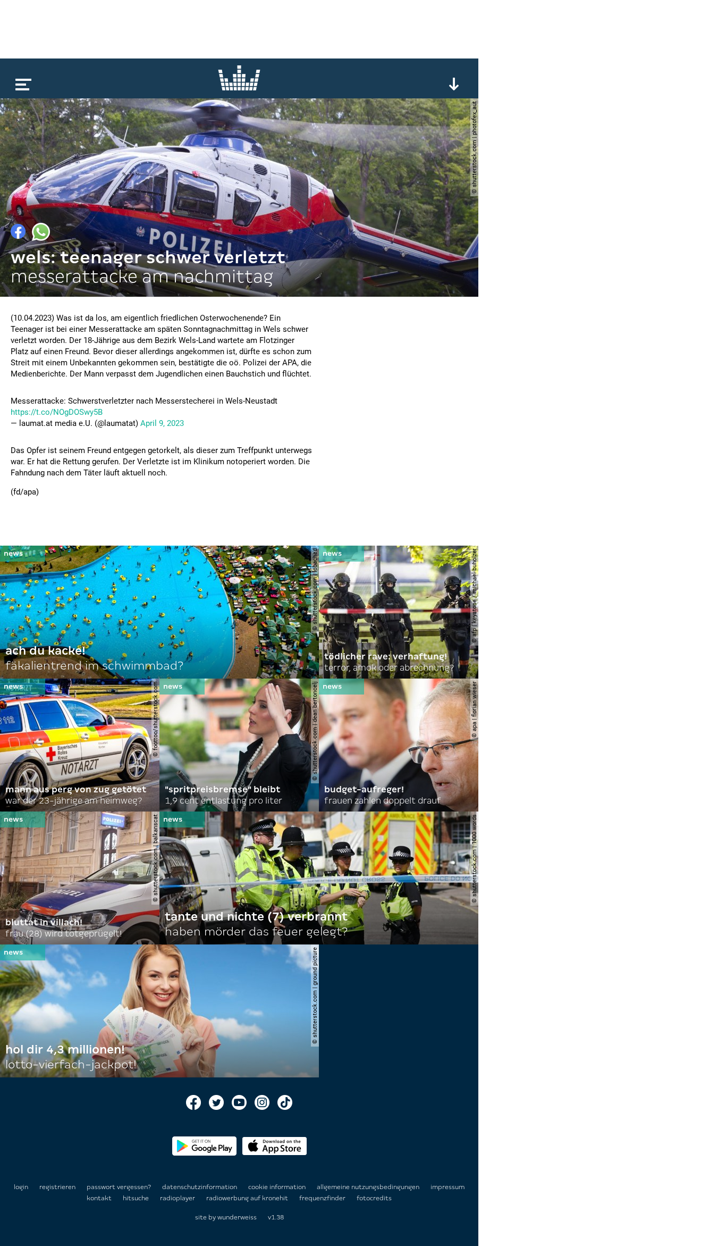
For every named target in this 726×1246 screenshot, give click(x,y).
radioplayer (178, 1198)
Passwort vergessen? (119, 1187)
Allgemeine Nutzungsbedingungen (369, 1187)
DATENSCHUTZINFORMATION (200, 1187)
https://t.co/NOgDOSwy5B (57, 412)
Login (21, 1187)
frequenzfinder (323, 1198)
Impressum (447, 1187)
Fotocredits (374, 1198)
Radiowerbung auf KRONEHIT (248, 1198)
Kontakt (100, 1198)
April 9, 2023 (162, 423)
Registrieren (57, 1187)
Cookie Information (277, 1187)
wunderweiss (237, 1217)
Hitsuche (136, 1198)
